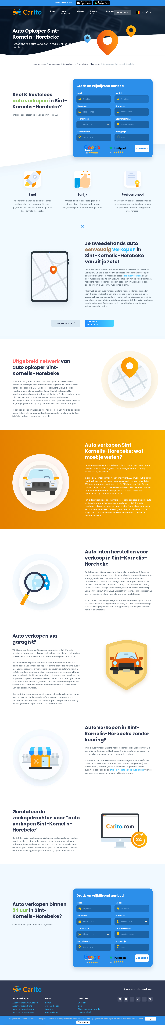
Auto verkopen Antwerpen (25, 1002)
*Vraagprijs (120, 131)
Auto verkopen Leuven (23, 1009)
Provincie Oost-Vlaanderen (88, 64)
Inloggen (122, 12)
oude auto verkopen (132, 275)
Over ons (82, 1002)
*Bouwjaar (81, 106)
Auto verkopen (39, 64)
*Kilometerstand (123, 118)
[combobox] (132, 112)
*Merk (79, 93)
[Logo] (27, 12)
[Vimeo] (150, 999)
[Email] (144, 999)
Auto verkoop (54, 64)
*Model (118, 93)
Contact (110, 11)
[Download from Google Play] (101, 3)
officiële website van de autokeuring (127, 769)
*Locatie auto (83, 131)
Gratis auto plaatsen (95, 323)
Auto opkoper (68, 64)
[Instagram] (120, 999)
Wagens (80, 11)
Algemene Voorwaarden (89, 1009)
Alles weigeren (83, 1022)
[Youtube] (126, 999)
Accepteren (151, 1019)
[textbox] (132, 111)
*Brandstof (120, 106)
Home (52, 11)
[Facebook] (132, 999)
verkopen (124, 249)
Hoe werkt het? (65, 323)
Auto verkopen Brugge (23, 1012)
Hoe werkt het (52, 1012)
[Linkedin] (138, 999)
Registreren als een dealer (138, 989)
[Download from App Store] (84, 3)
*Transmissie (82, 118)
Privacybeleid (84, 1012)
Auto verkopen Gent (22, 1006)
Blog (80, 1006)
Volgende (142, 148)
